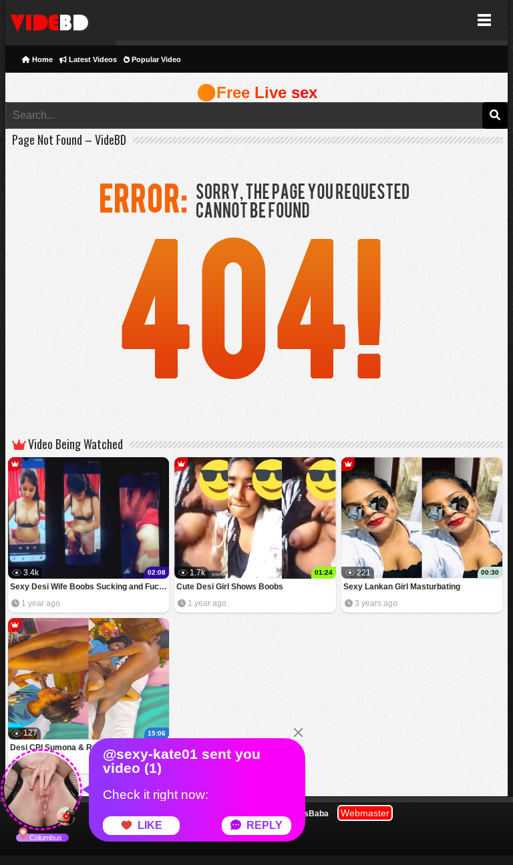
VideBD (60, 20)
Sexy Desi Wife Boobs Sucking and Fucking (90, 586)
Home (41, 59)
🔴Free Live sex (256, 92)
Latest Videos (92, 59)
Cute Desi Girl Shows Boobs (229, 586)
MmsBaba (309, 813)
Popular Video (155, 59)
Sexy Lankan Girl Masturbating (401, 586)
